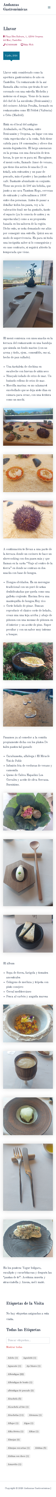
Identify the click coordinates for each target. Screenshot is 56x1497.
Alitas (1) (33, 1431)
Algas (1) (28, 1423)
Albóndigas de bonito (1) (20, 1382)
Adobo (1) (13, 1358)
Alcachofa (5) (14, 1399)
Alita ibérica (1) (15, 1431)
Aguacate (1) (14, 1366)
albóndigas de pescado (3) (21, 1391)
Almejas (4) (14, 1440)
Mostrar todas (14, 1347)
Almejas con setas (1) (19, 1448)
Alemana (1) (35, 1415)
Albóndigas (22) (16, 1374)
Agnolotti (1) (29, 1358)
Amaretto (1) (14, 1464)
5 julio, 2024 (11, 56)
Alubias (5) (40, 1448)
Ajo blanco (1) (33, 1366)
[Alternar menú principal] (49, 7)
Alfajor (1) (13, 1423)
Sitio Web (28, 45)
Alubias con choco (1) (18, 1456)
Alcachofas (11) (15, 1415)
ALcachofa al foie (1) (18, 1407)
